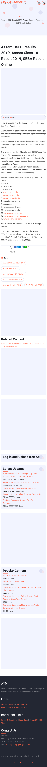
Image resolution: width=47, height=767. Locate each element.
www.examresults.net (13, 213)
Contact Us (33, 720)
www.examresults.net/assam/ (16, 216)
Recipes (4, 704)
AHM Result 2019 (11, 268)
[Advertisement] (23, 91)
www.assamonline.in (11, 198)
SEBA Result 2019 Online (14, 274)
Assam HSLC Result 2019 (14, 263)
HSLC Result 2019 (35, 285)
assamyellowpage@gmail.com (18, 744)
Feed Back (23, 720)
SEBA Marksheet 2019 (13, 279)
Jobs (25, 707)
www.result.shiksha (10, 192)
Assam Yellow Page (12, 2)
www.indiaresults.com (12, 219)
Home (21, 16)
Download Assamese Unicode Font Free (19, 488)
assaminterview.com (12, 707)
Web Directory (22, 704)
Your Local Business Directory (15, 575)
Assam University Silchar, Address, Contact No (22, 494)
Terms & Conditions (9, 720)
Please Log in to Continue (13, 581)
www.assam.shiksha (11, 195)
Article (12, 704)
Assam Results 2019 (12, 285)
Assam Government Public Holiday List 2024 (21, 482)
